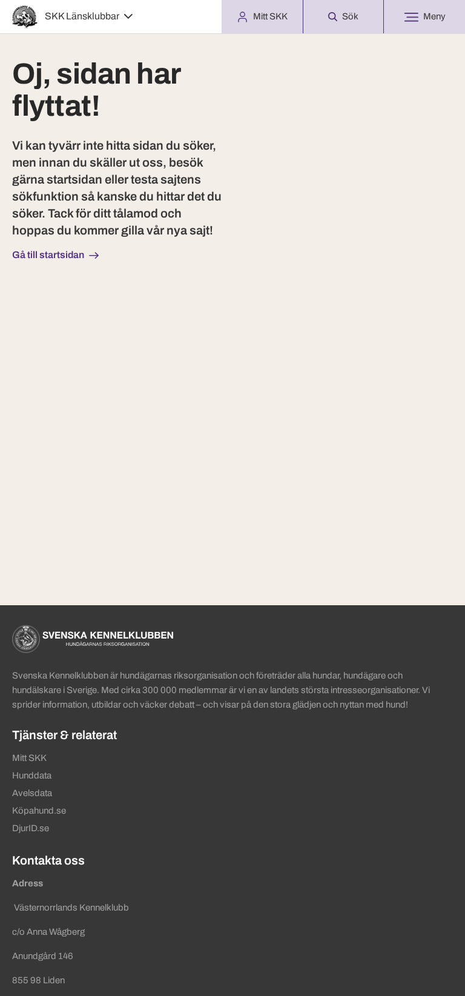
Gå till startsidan (48, 255)
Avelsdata (32, 793)
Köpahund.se (39, 810)
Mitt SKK (29, 758)
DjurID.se (30, 828)
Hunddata (31, 775)
